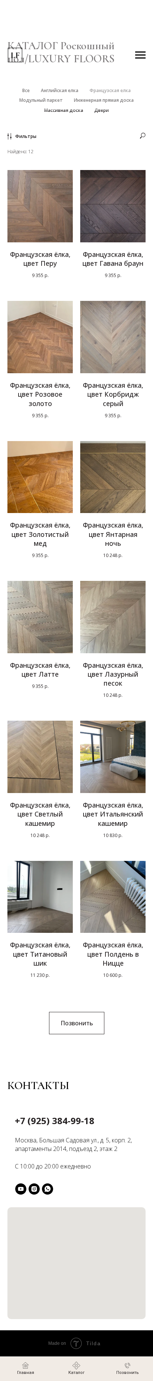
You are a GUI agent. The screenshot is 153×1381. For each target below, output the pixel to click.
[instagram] (34, 1189)
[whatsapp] (47, 1189)
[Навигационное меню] (140, 55)
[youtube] (20, 1189)
